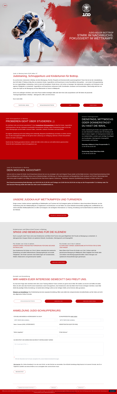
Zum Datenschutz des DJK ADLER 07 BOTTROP (65, 392)
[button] (24, 105)
